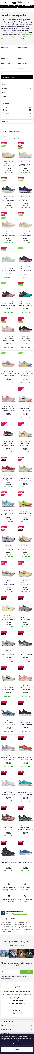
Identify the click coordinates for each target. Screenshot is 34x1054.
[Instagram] (17, 1013)
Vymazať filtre (18, 138)
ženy (18, 110)
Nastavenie (17, 1044)
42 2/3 (25, 371)
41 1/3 (5, 161)
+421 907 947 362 (18, 1003)
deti (18, 116)
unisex (18, 113)
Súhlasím (17, 1049)
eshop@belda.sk (18, 998)
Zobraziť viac (16, 43)
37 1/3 (5, 266)
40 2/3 (10, 755)
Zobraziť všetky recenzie (20, 914)
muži (18, 107)
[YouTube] (21, 1013)
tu (18, 1040)
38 (9, 266)
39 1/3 (8, 685)
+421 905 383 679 (18, 1000)
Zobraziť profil (16, 945)
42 (9, 161)
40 (28, 336)
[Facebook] (14, 1013)
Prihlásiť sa (26, 971)
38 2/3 (28, 441)
